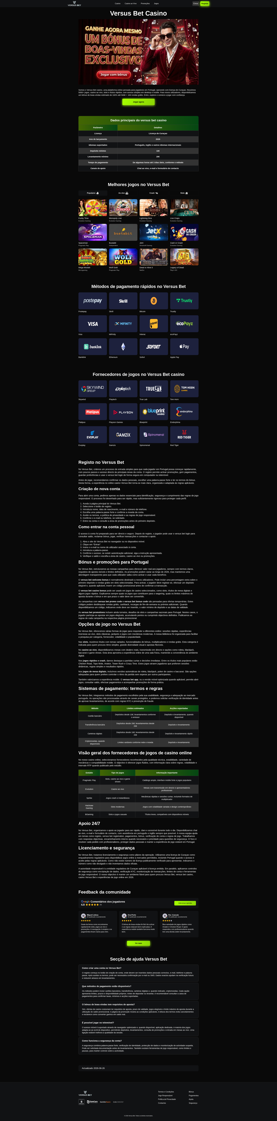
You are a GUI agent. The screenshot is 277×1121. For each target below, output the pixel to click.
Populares (91, 193)
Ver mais (138, 943)
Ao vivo (121, 193)
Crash (152, 193)
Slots (182, 193)
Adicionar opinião (185, 903)
